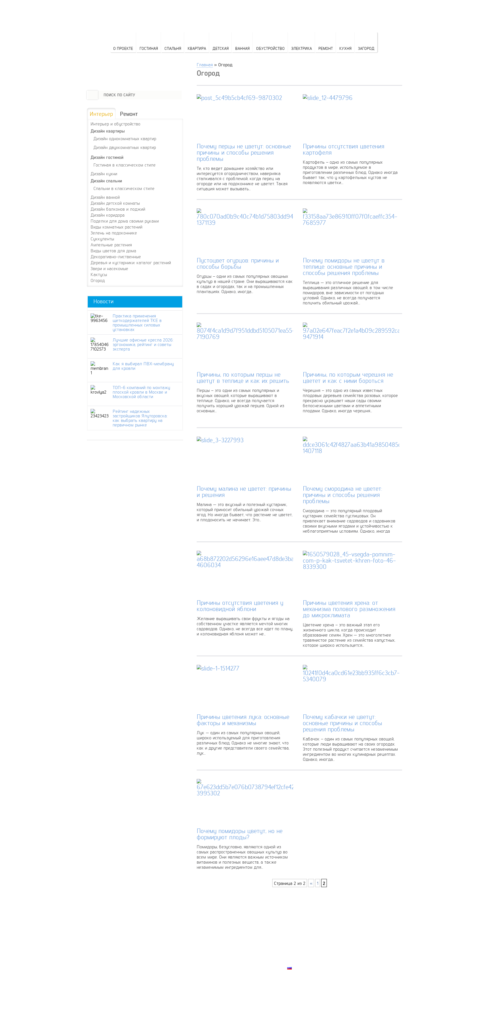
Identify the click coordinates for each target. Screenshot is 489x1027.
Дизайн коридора (108, 215)
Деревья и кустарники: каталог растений (131, 262)
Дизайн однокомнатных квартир (124, 138)
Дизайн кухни (104, 173)
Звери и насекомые (109, 268)
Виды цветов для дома (113, 250)
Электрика (301, 48)
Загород (366, 48)
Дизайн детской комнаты (115, 203)
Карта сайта (301, 961)
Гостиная (149, 48)
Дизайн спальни (106, 180)
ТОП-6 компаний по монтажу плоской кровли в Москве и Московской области (141, 392)
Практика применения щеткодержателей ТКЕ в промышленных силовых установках (137, 322)
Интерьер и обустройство (115, 123)
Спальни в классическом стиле (124, 188)
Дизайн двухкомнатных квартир (124, 147)
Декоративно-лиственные (116, 256)
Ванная (242, 48)
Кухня (345, 48)
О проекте (123, 48)
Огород (98, 280)
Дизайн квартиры (108, 131)
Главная (205, 64)
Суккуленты (102, 238)
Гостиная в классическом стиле (124, 165)
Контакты (298, 948)
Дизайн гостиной (107, 157)
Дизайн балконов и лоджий (118, 209)
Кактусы (99, 274)
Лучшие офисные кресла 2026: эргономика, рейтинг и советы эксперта (143, 344)
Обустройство (270, 48)
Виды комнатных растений (116, 227)
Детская (221, 48)
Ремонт (325, 48)
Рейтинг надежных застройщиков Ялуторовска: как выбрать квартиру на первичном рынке (140, 418)
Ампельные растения (111, 244)
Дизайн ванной (105, 197)
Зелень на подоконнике (114, 232)
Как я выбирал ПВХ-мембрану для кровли (143, 365)
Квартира (197, 48)
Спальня (172, 48)
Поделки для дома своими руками (125, 221)
